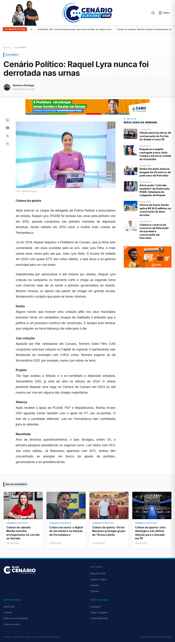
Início (7, 47)
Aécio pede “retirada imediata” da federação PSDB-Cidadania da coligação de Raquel (154, 190)
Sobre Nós (9, 606)
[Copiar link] (7, 144)
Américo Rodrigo (23, 85)
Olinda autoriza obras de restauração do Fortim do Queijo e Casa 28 (155, 136)
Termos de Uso (11, 624)
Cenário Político (98, 579)
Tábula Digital (165, 637)
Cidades (94, 585)
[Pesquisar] (153, 12)
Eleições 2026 (98, 573)
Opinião (94, 591)
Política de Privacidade (15, 618)
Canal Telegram (98, 612)
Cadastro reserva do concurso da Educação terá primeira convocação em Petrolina (154, 231)
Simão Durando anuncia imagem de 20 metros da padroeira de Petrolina (155, 172)
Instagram (95, 606)
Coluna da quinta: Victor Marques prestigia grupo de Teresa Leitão (108, 531)
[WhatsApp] (7, 120)
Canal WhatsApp (99, 618)
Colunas (20, 47)
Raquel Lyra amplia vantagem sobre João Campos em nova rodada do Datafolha (155, 154)
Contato (7, 612)
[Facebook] (7, 128)
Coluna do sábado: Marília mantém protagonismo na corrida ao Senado (71, 29)
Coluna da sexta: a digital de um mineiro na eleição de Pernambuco (66, 531)
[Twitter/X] (7, 136)
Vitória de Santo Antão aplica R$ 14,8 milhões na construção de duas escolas (155, 209)
